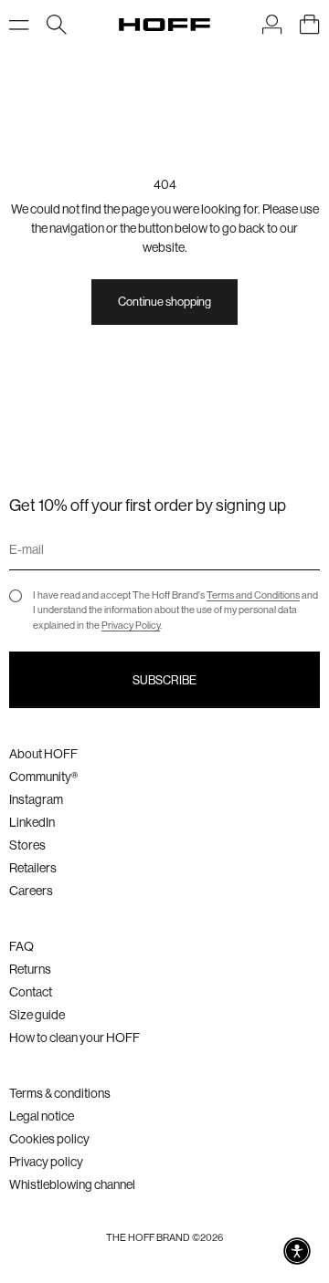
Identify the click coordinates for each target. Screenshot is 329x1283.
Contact (30, 992)
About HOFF (43, 753)
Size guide (37, 1014)
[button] (297, 1251)
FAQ (21, 946)
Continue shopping (164, 301)
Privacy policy (46, 1161)
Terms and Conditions (253, 595)
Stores (27, 845)
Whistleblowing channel (72, 1184)
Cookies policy (49, 1139)
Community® (43, 776)
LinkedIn (32, 822)
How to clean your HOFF (74, 1037)
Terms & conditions (60, 1093)
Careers (31, 890)
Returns (30, 969)
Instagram (36, 799)
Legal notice (41, 1116)
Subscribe (164, 680)
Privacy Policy (130, 625)
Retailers (33, 868)
